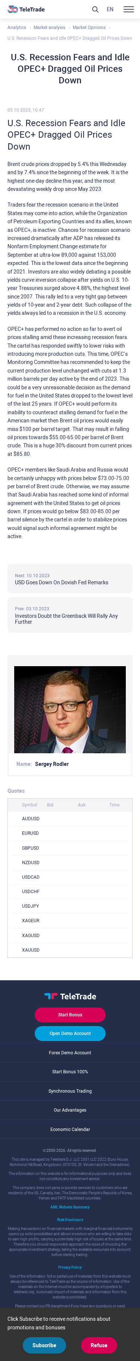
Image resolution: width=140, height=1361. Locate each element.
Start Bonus (70, 1014)
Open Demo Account (70, 1033)
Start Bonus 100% (70, 1071)
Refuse (99, 1345)
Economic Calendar (70, 1129)
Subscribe (44, 1345)
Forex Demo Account (70, 1052)
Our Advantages (70, 1110)
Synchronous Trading (70, 1091)
